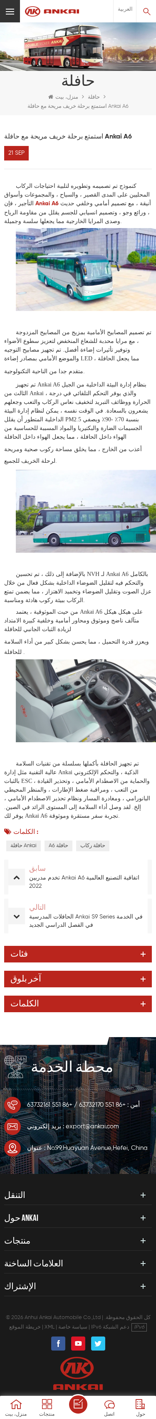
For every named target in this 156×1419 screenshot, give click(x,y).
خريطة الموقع (25, 1327)
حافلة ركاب (92, 845)
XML (49, 1327)
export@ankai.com (92, 1126)
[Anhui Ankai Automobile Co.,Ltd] (52, 11)
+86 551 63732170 (102, 1105)
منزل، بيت (66, 97)
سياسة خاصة (72, 1327)
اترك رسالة (78, 1404)
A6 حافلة (58, 845)
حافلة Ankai (23, 845)
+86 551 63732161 (49, 1105)
